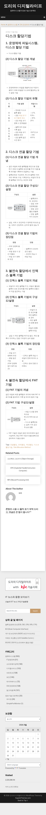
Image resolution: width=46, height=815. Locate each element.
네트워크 (9, 673)
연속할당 (21, 445)
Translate (22, 768)
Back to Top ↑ (23, 800)
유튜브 (15, 787)
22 (38, 747)
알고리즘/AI (10, 690)
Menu (3, 17)
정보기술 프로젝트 (12, 696)
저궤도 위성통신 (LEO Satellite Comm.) (19, 638)
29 (38, 751)
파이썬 (8, 699)
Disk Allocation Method (22, 447)
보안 (8, 677)
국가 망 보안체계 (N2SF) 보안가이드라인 (20, 634)
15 (38, 743)
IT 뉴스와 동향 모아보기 (17, 597)
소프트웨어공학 (12, 664)
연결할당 (13, 445)
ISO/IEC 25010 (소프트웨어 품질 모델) (19, 642)
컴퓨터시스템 (12, 25)
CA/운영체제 (24, 25)
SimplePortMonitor (13, 703)
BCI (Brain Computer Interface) (16, 629)
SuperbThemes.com (23, 798)
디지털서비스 (11, 668)
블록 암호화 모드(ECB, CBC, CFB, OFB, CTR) (21, 625)
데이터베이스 (11, 681)
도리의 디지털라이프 (23, 6)
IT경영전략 (10, 660)
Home (3, 25)
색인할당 (29, 445)
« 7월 (7, 759)
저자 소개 (8, 787)
